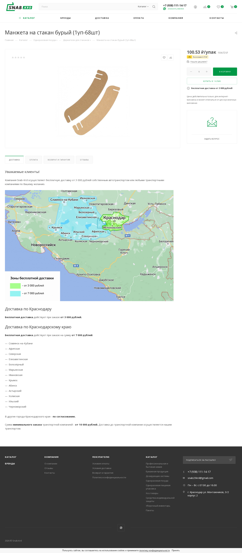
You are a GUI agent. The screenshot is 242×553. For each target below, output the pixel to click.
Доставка (14, 159)
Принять (176, 550)
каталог (152, 456)
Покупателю (100, 456)
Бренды (10, 463)
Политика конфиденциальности (109, 477)
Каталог (11, 456)
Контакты (49, 472)
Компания (51, 456)
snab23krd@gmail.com (200, 478)
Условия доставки (101, 468)
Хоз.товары (152, 493)
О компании (50, 463)
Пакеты (150, 510)
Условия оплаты (100, 463)
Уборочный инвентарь (158, 505)
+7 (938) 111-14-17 (174, 5)
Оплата (33, 159)
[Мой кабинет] (195, 7)
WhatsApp (121, 527)
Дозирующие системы (157, 476)
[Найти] (154, 6)
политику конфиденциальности (154, 550)
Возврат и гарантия (59, 159)
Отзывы (84, 159)
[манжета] (93, 102)
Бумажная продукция (157, 471)
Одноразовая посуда (157, 480)
